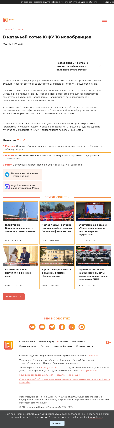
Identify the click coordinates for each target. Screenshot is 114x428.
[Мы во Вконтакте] (32, 327)
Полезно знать (84, 346)
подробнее (78, 414)
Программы (78, 342)
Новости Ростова (62, 346)
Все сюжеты (13, 296)
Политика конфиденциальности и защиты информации (49, 375)
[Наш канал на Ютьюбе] (42, 327)
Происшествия (27, 346)
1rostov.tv (93, 356)
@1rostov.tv (88, 371)
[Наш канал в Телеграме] (52, 327)
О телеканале (27, 342)
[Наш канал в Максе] (81, 327)
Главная (7, 29)
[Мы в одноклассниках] (62, 327)
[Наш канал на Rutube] (72, 327)
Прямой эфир (46, 342)
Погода (44, 346)
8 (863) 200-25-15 (49, 368)
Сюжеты (18, 29)
